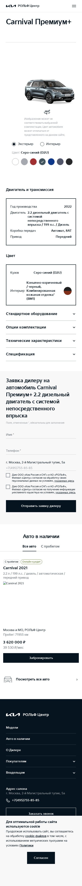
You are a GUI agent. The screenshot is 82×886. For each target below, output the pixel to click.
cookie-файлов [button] (35, 836)
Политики (26, 845)
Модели (12, 728)
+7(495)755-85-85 (19, 468)
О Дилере (13, 750)
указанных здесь (64, 480)
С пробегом (50, 547)
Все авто (29, 547)
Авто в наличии (18, 739)
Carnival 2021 (15, 568)
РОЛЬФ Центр (28, 6)
